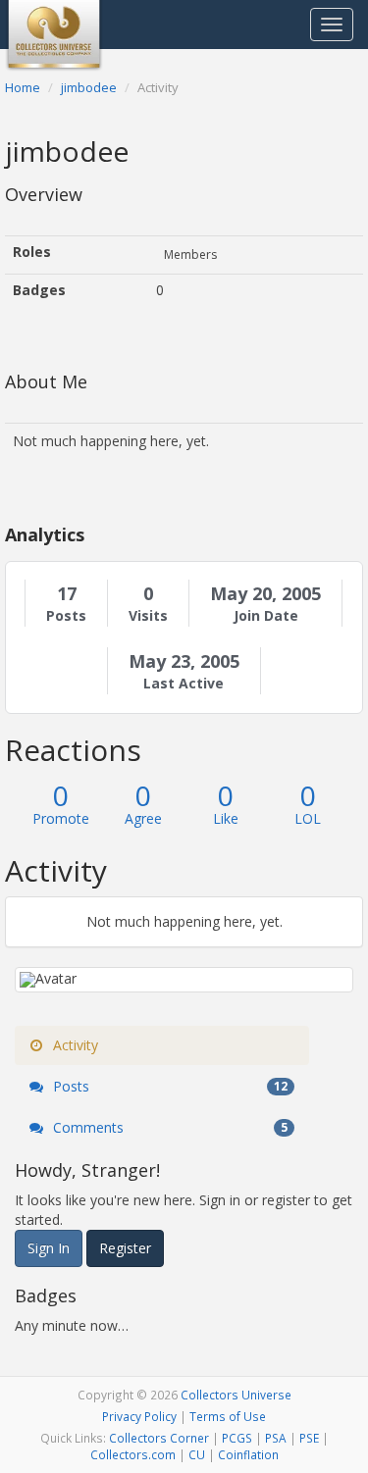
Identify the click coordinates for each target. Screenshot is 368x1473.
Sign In (48, 1248)
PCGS (237, 1438)
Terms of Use (227, 1416)
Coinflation (248, 1454)
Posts (66, 616)
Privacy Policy (139, 1416)
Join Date (266, 616)
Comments (168, 1127)
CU (196, 1454)
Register (125, 1248)
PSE (309, 1438)
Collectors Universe (236, 1394)
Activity (73, 1045)
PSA (276, 1438)
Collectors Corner (159, 1438)
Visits (148, 616)
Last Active (183, 683)
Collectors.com (133, 1454)
